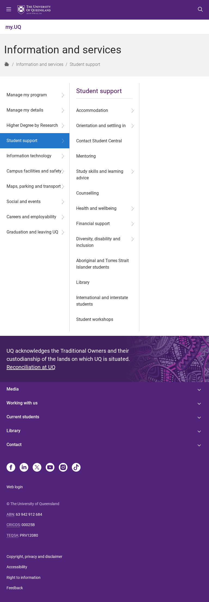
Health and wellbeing (96, 208)
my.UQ (13, 27)
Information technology (29, 155)
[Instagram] (63, 468)
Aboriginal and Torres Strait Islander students (102, 264)
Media (13, 389)
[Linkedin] (24, 468)
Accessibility (17, 567)
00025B (28, 525)
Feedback (15, 588)
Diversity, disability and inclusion (98, 242)
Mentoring (86, 156)
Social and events (24, 201)
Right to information (24, 577)
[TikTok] (76, 468)
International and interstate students (102, 301)
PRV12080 (29, 535)
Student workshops (94, 319)
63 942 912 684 (29, 514)
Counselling (87, 193)
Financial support (93, 223)
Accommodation (92, 110)
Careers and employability (31, 216)
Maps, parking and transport (34, 186)
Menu (8, 10)
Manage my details (25, 110)
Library (83, 282)
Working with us (22, 403)
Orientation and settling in (101, 125)
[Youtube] (50, 468)
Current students (23, 416)
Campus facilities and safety (34, 171)
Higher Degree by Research (32, 125)
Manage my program (27, 94)
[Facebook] (11, 468)
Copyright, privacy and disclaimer (34, 556)
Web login (15, 487)
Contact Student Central (99, 140)
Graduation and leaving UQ (32, 232)
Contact (14, 444)
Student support (22, 140)
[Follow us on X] (37, 468)
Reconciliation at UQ (31, 367)
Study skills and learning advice (99, 174)
